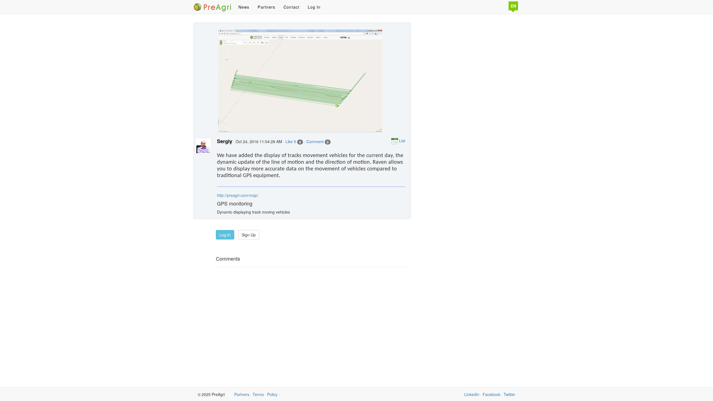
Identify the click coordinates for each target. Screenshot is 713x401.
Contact (291, 7)
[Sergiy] (203, 149)
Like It (293, 142)
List (401, 140)
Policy (272, 394)
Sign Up (249, 235)
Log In (314, 7)
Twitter (509, 394)
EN (513, 6)
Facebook (491, 394)
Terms (258, 394)
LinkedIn (471, 394)
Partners (266, 7)
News (243, 7)
